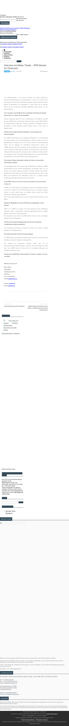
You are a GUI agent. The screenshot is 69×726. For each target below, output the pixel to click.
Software (7, 71)
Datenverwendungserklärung (8, 29)
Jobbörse (7, 56)
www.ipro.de (12, 283)
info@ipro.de (11, 285)
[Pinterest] (20, 296)
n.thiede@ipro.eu (12, 278)
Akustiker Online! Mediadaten (10, 512)
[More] (46, 296)
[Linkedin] (33, 296)
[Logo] (6, 47)
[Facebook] (7, 296)
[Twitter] (13, 296)
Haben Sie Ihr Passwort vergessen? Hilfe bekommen (15, 28)
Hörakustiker (8, 51)
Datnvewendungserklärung (27, 719)
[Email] (39, 296)
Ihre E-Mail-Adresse (22, 34)
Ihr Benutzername (22, 18)
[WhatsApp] (26, 296)
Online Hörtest (8, 55)
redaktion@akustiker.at (15, 668)
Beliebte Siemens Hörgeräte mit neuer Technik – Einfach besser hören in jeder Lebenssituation (37, 308)
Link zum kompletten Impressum (9, 694)
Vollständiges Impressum (42, 719)
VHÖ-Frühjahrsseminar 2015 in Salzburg (14, 306)
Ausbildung (7, 58)
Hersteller (7, 53)
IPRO (14, 71)
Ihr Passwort (20, 20)
